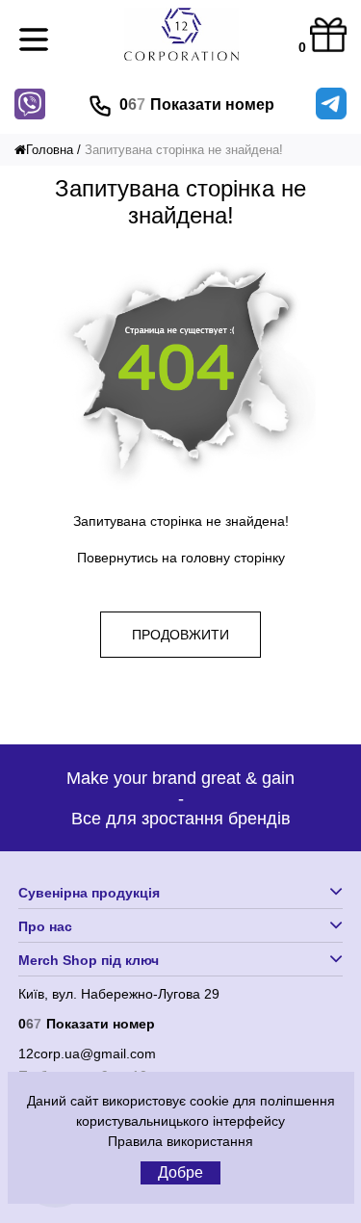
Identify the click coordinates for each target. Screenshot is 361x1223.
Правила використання (180, 1141)
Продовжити (180, 634)
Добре (180, 1172)
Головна (49, 150)
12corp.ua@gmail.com (87, 1053)
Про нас (45, 926)
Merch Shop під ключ (88, 960)
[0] (328, 36)
